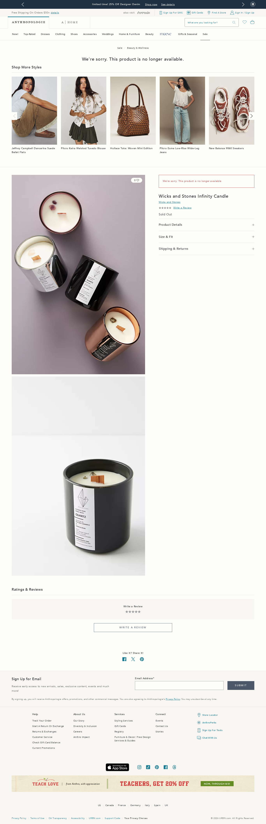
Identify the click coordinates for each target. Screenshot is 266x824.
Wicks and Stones (170, 202)
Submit (241, 685)
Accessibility (78, 818)
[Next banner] (243, 4)
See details (168, 4)
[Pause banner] (252, 4)
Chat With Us (209, 737)
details (55, 12)
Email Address (144, 678)
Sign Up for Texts (212, 730)
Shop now (151, 4)
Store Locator (210, 715)
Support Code (112, 818)
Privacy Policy (173, 699)
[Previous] (15, 116)
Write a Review (133, 627)
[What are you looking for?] (234, 22)
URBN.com (94, 818)
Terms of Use (37, 818)
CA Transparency (58, 818)
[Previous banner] (22, 4)
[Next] (250, 116)
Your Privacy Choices (135, 818)
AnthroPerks (209, 722)
